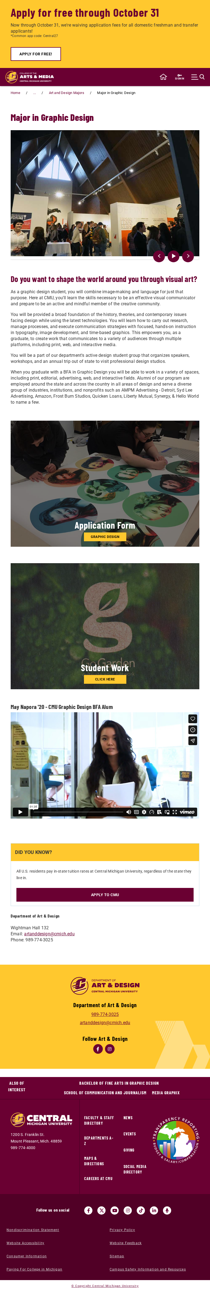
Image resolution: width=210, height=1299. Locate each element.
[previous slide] (159, 256)
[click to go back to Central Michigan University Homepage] (163, 77)
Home (15, 93)
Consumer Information (27, 1256)
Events (130, 1134)
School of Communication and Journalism (105, 1092)
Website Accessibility (25, 1243)
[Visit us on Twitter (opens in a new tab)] (101, 1210)
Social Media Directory (135, 1169)
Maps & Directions (94, 1161)
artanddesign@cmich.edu (49, 933)
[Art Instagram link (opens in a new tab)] (110, 1049)
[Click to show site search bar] (199, 77)
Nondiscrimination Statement (33, 1230)
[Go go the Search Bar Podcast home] (167, 1210)
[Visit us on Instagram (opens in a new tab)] (128, 1210)
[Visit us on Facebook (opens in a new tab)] (88, 1210)
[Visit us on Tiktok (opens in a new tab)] (141, 1210)
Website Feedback (126, 1243)
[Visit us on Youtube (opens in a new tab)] (115, 1210)
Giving (129, 1150)
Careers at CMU (98, 1178)
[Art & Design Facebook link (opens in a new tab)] (98, 1049)
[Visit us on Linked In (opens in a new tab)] (154, 1210)
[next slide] (188, 256)
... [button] (34, 93)
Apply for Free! (35, 54)
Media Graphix (166, 1092)
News (128, 1117)
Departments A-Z (98, 1141)
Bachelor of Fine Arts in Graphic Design (119, 1083)
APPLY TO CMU (105, 895)
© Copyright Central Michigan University (105, 1286)
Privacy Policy (122, 1230)
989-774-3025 (105, 1014)
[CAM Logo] (27, 77)
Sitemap (117, 1256)
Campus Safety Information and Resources (148, 1269)
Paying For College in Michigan (34, 1269)
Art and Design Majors (66, 93)
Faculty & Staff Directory (99, 1120)
